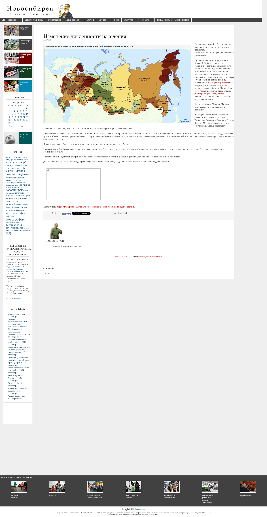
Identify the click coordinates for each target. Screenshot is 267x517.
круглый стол (21, 182)
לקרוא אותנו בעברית (24, 83)
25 (15, 120)
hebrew (26, 160)
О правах (17, 299)
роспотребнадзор (13, 204)
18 (15, 117)
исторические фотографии (15, 181)
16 (9, 117)
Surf (54, 213)
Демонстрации (8, 20)
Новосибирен (140, 509)
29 (27, 120)
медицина (9, 185)
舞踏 (8, 233)
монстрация (24, 185)
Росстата (221, 44)
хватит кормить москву (154, 257)
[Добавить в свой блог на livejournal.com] (116, 213)
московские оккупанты (14, 187)
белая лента (23, 166)
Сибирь (101, 20)
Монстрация (54, 20)
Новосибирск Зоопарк (26, 42)
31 (12, 123)
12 (18, 114)
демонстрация (15, 174)
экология (26, 230)
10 (12, 114)
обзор (26, 190)
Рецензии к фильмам (15, 496)
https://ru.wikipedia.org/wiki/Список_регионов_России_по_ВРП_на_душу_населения (96, 207)
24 (12, 120)
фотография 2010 (15, 224)
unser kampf (19, 162)
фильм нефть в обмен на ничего (173, 20)
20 (21, 117)
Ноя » (22, 126)
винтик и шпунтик (15, 170)
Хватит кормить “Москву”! (15, 376)
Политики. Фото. (24, 135)
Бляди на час (13, 314)
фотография (15, 219)
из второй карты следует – (220, 82)
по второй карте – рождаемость (210, 94)
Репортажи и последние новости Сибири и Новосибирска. (17, 269)
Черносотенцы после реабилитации (17, 340)
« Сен (10, 126)
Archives (11, 383)
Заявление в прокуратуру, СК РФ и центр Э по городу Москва (19, 349)
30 (9, 123)
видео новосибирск (20, 168)
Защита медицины (34, 20)
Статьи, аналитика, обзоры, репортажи (94, 496)
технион (24, 204)
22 (27, 117)
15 (27, 114)
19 (18, 117)
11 (15, 114)
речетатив (141, 257)
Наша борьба (71, 20)
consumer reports (20, 157)
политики (19, 193)
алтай (16, 166)
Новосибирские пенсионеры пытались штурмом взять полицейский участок (17, 323)
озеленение (10, 193)
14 (24, 114)
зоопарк (13, 177)
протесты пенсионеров (18, 195)
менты (15, 185)
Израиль (143, 20)
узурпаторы (14, 207)
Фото (116, 20)
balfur (8, 157)
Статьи (90, 20)
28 (24, 120)
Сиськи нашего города (18, 396)
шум (20, 230)
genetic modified (17, 160)
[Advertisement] (115, 9)
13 (21, 114)
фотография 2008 (12, 222)
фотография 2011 (14, 228)
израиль (9, 180)
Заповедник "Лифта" (24, 28)
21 (24, 117)
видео (8, 168)
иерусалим (20, 177)
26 (18, 120)
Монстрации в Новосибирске (169, 496)
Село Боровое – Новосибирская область (18, 333)
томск (8, 207)
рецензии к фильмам (16, 198)
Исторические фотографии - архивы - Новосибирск (207, 498)
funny (8, 160)
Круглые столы (246, 495)
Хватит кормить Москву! (132, 496)
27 (21, 120)
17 (12, 117)
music (8, 162)
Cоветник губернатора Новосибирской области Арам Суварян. (18, 360)
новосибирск (14, 189)
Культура (127, 20)
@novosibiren (121, 257)
